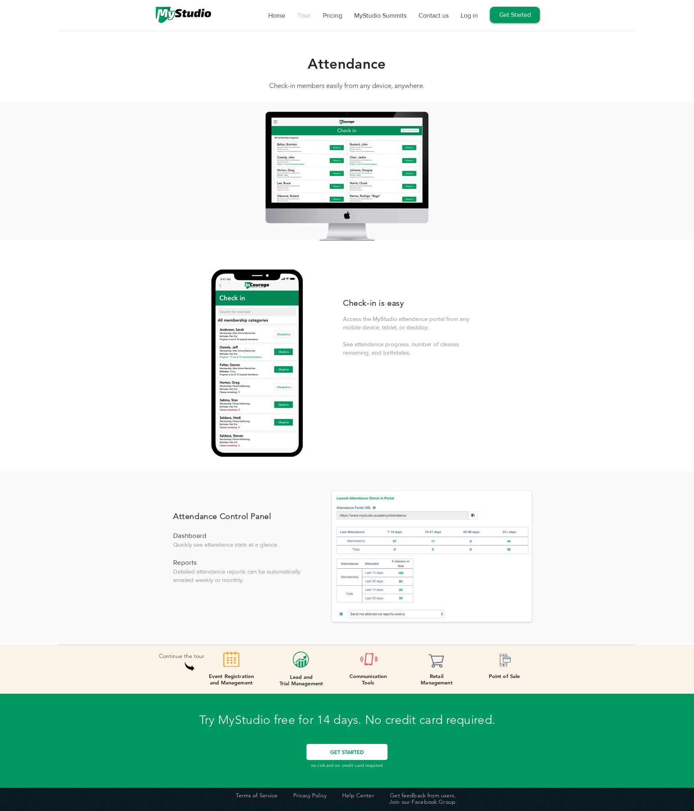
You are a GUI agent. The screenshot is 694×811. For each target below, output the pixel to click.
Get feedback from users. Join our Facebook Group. (423, 799)
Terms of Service (257, 795)
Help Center (358, 795)
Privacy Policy (310, 795)
